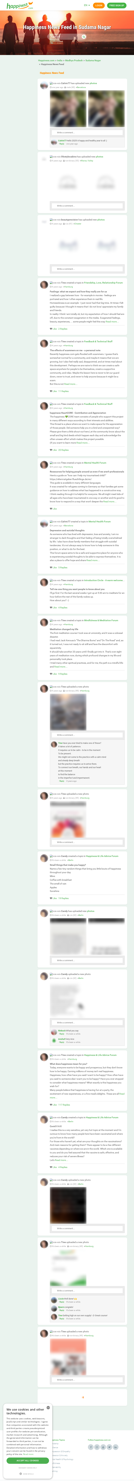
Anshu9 (61, 1039)
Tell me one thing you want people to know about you (77, 589)
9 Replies (62, 674)
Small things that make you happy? (68, 865)
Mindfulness (54, 1463)
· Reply (61, 144)
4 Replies (62, 607)
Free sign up (116, 5)
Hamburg (68, 287)
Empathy (66, 1451)
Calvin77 (62, 140)
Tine (60, 743)
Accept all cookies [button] (28, 1460)
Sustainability (55, 1467)
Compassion (54, 1451)
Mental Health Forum (95, 462)
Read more (28, 1454)
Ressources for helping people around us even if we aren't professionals (87, 471)
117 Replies (64, 1104)
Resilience (53, 1447)
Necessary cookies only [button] (28, 1468)
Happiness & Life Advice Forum (102, 856)
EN (85, 5)
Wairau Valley (87, 161)
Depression (54, 1455)
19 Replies (63, 898)
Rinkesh (62, 1030)
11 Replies (63, 391)
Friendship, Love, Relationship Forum (103, 282)
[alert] (27, 1441)
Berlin (70, 860)
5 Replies (62, 567)
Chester (78, 224)
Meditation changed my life (64, 629)
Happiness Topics (57, 1440)
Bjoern (61, 1307)
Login (98, 5)
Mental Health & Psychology (61, 1459)
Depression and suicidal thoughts (67, 530)
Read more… (112, 321)
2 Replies (62, 328)
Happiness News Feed (52, 73)
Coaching (53, 1471)
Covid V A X (56, 1126)
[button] (28, 1473)
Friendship (54, 1443)
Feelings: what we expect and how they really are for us (78, 291)
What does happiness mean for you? (68, 1064)
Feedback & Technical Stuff (98, 341)
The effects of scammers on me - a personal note (75, 350)
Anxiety (64, 1455)
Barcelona (81, 87)
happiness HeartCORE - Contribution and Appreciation (78, 413)
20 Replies (63, 450)
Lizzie (61, 1298)
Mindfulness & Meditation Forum (101, 620)
